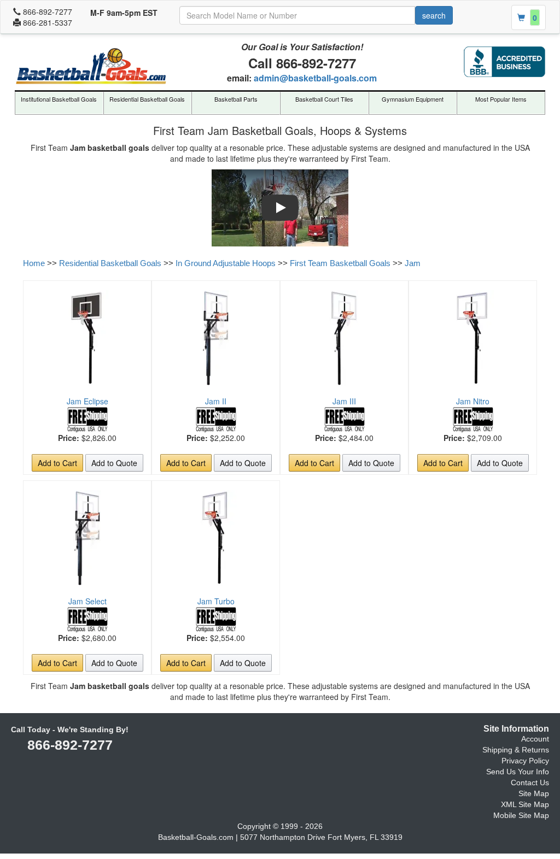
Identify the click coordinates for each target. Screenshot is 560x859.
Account (535, 738)
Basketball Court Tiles (324, 99)
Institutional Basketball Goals (59, 99)
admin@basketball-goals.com (315, 78)
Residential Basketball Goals (147, 99)
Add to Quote (114, 462)
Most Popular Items (501, 99)
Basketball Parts (236, 99)
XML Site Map (525, 804)
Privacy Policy (525, 760)
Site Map (533, 793)
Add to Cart (57, 462)
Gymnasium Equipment (413, 99)
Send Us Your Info (517, 771)
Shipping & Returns (515, 749)
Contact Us (530, 782)
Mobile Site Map (521, 815)
